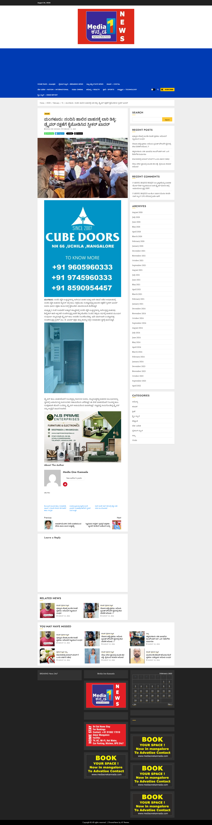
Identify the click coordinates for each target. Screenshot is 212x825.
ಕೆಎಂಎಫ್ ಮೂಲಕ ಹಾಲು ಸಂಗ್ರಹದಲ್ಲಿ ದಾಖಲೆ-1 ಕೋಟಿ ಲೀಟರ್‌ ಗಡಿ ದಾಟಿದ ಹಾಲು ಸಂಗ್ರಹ (55, 508)
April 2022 (136, 385)
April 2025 (136, 289)
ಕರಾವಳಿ (47, 114)
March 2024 (137, 352)
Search (137, 112)
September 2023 (139, 381)
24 (135, 700)
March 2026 (137, 236)
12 (147, 691)
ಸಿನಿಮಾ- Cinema (77, 89)
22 (164, 695)
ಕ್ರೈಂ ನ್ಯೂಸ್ (136, 416)
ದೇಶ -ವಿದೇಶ (136, 426)
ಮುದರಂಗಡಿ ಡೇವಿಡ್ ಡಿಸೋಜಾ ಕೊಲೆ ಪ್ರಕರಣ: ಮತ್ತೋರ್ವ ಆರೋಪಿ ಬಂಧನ (158, 656)
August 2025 (137, 270)
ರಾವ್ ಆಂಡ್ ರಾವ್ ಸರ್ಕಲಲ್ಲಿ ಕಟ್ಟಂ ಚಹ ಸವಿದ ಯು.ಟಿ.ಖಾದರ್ (106, 507)
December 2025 (138, 251)
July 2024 (136, 332)
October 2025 (137, 260)
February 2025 (138, 299)
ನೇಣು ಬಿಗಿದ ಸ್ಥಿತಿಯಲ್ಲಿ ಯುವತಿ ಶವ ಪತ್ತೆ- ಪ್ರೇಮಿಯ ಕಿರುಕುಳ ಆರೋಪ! (112, 656)
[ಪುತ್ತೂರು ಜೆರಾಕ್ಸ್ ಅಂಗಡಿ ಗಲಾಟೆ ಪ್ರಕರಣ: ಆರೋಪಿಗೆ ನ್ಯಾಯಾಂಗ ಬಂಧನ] (47, 610)
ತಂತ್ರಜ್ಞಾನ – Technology (127, 89)
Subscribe (169, 89)
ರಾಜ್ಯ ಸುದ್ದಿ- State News (94, 84)
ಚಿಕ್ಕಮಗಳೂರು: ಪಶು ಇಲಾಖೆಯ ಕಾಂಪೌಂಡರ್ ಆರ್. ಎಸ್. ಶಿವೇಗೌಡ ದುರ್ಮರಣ (158, 639)
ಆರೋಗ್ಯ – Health (93, 89)
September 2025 (139, 265)
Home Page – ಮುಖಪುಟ (46, 84)
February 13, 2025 (69, 129)
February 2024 (138, 357)
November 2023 (139, 371)
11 (141, 691)
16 (169, 691)
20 (152, 695)
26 (147, 700)
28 (158, 700)
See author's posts (74, 478)
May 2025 (136, 284)
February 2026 (138, 241)
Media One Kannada (53, 129)
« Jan (134, 704)
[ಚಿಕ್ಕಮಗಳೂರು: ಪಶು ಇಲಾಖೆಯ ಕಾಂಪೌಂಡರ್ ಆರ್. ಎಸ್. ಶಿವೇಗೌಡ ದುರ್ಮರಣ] (137, 638)
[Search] (158, 89)
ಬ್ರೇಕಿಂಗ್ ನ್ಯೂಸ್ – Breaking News (71, 84)
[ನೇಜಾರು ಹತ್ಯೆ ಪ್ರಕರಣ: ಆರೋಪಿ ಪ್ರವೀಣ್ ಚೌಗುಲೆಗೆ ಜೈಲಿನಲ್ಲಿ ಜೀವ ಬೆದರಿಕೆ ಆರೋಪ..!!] (91, 610)
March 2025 (137, 294)
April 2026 (136, 231)
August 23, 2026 (64, 616)
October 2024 (137, 318)
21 (158, 695)
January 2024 (137, 361)
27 (152, 700)
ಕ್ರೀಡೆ (133, 411)
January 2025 (137, 304)
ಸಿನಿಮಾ (134, 440)
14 (158, 691)
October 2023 (137, 376)
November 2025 (139, 256)
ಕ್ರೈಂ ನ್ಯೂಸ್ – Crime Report (48, 95)
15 (164, 691)
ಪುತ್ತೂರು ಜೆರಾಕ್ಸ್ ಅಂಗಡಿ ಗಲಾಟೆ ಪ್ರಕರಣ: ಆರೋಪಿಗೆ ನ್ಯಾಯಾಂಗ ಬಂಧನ (67, 610)
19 (147, 695)
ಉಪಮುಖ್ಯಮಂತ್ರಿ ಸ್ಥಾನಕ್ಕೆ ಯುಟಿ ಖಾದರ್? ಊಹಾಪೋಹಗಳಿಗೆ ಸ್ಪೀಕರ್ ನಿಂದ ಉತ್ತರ (80, 508)
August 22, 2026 (154, 644)
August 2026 (137, 212)
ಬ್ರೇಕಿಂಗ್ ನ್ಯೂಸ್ (65, 605)
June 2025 (136, 280)
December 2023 (138, 366)
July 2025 (136, 275)
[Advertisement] (106, 64)
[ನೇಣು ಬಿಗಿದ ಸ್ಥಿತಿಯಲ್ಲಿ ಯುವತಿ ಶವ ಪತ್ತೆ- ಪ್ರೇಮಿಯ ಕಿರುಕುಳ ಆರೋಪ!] (92, 655)
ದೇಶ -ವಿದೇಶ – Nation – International (53, 89)
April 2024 (136, 347)
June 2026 (136, 222)
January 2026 (137, 246)
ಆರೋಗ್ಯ (135, 402)
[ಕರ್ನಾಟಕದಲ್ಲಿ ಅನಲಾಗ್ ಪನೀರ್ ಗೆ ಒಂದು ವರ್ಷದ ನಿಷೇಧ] (47, 655)
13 (152, 691)
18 (141, 695)
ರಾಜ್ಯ (133, 435)
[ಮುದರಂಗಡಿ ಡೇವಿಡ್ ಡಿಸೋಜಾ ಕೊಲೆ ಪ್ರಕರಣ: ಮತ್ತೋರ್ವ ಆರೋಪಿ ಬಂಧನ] (137, 655)
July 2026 (136, 217)
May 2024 (136, 342)
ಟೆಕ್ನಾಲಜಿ (135, 421)
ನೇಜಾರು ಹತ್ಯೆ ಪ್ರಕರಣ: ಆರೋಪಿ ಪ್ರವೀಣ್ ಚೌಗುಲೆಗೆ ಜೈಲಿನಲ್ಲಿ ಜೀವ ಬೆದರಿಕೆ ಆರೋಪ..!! (111, 610)
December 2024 (138, 308)
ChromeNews (113, 822)
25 (141, 700)
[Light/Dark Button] (153, 89)
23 (169, 695)
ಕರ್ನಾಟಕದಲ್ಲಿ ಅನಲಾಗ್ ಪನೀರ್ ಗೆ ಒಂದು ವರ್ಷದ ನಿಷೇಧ (150, 159)
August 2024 (137, 328)
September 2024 (139, 323)
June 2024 (136, 337)
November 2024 (139, 313)
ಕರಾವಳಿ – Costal (113, 84)
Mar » (170, 704)
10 (135, 691)
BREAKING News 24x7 (49, 673)
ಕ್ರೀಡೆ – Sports (108, 89)
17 (135, 695)
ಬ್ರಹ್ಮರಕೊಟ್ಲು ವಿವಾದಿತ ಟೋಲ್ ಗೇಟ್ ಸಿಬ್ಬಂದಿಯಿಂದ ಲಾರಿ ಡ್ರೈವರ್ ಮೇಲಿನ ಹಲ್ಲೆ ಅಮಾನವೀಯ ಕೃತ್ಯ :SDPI (151, 186)
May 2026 (136, 227)
